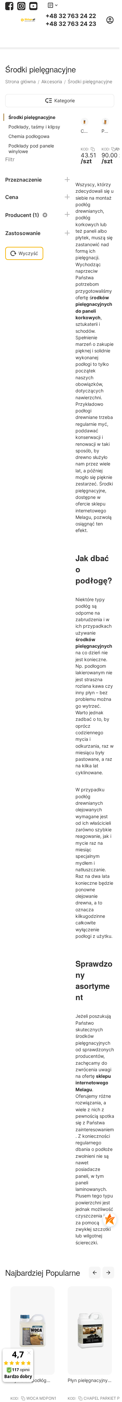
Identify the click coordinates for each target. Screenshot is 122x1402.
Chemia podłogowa (28, 136)
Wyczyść (28, 253)
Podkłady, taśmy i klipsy (34, 126)
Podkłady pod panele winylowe (31, 148)
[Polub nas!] (9, 5)
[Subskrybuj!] (33, 5)
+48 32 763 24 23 (71, 24)
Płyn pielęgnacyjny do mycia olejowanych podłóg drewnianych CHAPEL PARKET (52, 1380)
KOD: (84, 149)
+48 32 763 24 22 (71, 16)
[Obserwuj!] (21, 5)
